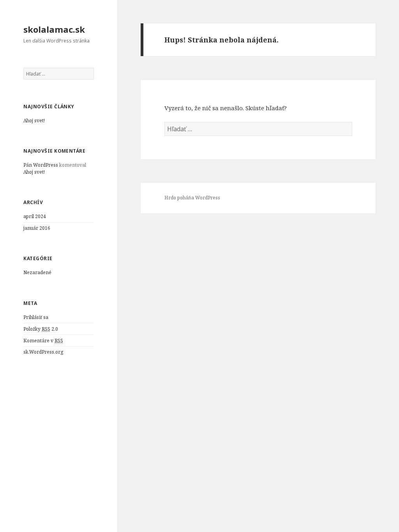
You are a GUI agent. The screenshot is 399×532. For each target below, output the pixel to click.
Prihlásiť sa (35, 317)
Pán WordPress (40, 165)
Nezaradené (37, 272)
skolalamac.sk (54, 29)
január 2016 (36, 228)
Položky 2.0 (40, 329)
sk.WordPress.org (43, 352)
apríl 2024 (34, 216)
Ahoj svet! (34, 120)
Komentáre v (43, 340)
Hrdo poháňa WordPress (192, 197)
